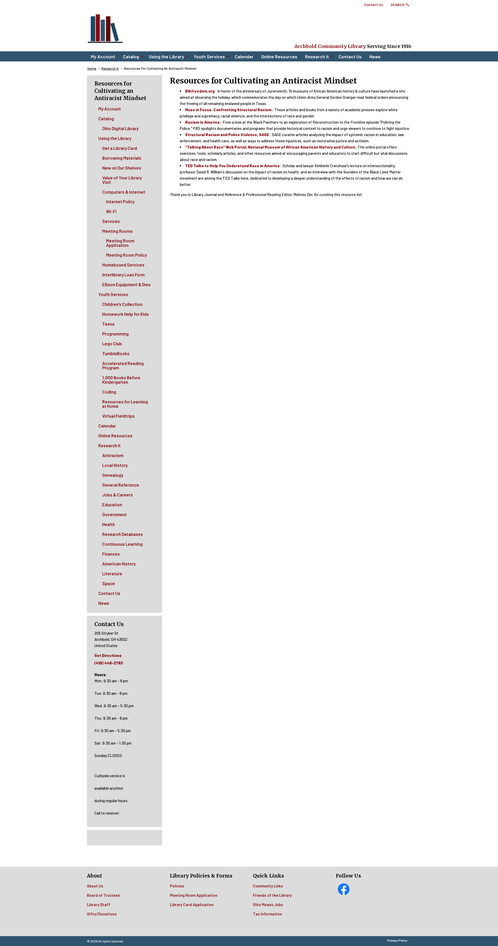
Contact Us (373, 4)
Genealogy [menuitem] (112, 475)
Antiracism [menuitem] (112, 455)
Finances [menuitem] (111, 553)
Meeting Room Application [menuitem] (120, 243)
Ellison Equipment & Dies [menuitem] (126, 284)
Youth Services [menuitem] (209, 56)
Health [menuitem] (108, 524)
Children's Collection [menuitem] (122, 304)
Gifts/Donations (102, 914)
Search (397, 4)
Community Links (268, 886)
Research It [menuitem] (317, 56)
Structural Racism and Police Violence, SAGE (227, 134)
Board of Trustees (103, 895)
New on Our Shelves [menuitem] (121, 167)
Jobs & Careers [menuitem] (117, 494)
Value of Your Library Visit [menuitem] (122, 180)
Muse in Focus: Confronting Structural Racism (228, 109)
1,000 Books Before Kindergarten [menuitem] (121, 379)
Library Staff (98, 904)
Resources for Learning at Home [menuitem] (125, 404)
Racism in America (202, 122)
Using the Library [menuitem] (166, 56)
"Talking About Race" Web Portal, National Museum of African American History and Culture (270, 147)
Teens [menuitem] (108, 323)
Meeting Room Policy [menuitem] (126, 254)
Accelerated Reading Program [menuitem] (123, 365)
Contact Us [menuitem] (350, 56)
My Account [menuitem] (103, 56)
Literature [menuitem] (112, 573)
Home (91, 68)
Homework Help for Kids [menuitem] (125, 314)
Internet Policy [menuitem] (120, 201)
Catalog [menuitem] (131, 56)
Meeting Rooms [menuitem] (117, 231)
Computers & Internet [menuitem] (123, 191)
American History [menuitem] (119, 563)
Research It (110, 68)
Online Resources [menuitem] (279, 56)
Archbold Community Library (330, 46)
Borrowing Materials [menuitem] (121, 157)
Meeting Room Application (193, 895)
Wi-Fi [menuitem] (111, 211)
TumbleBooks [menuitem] (115, 353)
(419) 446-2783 (108, 663)
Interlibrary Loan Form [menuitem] (123, 274)
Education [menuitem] (112, 504)
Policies (177, 886)
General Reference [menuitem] (120, 484)
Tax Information (267, 914)
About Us (95, 886)
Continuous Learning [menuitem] (122, 543)
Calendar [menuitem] (244, 56)
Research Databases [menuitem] (122, 534)
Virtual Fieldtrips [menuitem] (118, 415)
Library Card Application (192, 904)
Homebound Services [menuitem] (123, 264)
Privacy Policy (397, 940)
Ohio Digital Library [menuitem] (120, 128)
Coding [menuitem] (109, 391)
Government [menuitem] (114, 514)
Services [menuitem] (111, 221)
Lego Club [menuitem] (112, 343)
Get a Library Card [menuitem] (119, 148)
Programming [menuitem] (115, 333)
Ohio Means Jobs (268, 904)
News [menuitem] (375, 56)
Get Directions (108, 655)
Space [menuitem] (108, 583)
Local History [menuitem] (115, 465)
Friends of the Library (272, 895)
